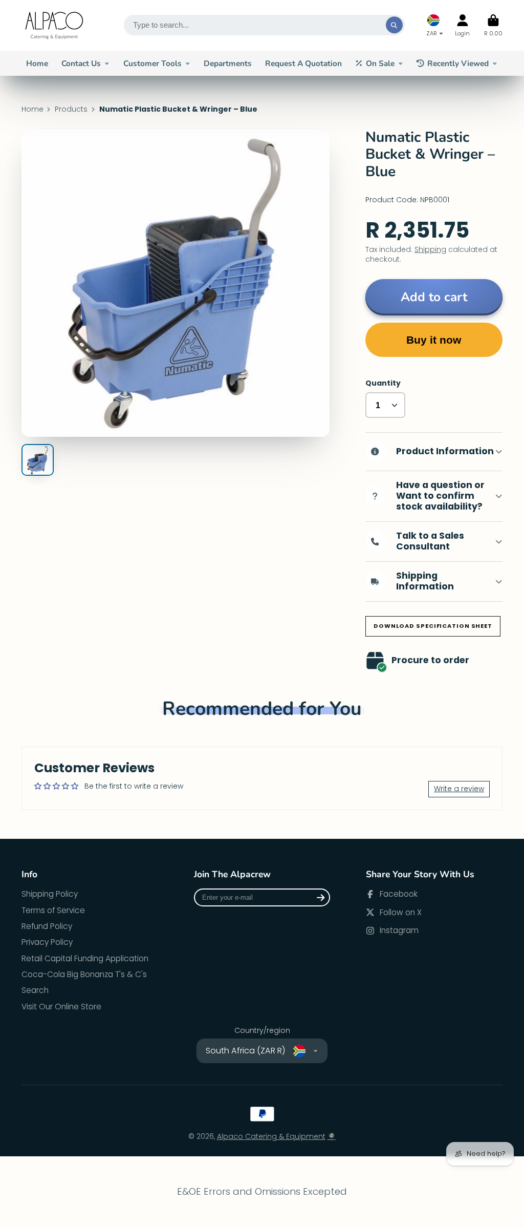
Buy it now (433, 340)
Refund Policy (46, 926)
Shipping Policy (49, 893)
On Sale (380, 63)
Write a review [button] (459, 789)
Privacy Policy (47, 942)
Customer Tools (152, 63)
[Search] (394, 25)
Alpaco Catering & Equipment (271, 1136)
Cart (493, 25)
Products (71, 109)
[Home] (54, 25)
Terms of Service (53, 910)
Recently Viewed (458, 63)
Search (35, 990)
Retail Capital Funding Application (84, 958)
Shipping (430, 249)
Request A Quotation (303, 63)
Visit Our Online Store (61, 1006)
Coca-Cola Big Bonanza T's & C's (84, 974)
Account (462, 25)
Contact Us (81, 63)
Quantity (383, 383)
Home (37, 63)
